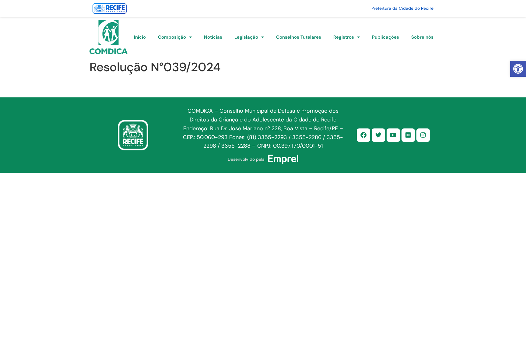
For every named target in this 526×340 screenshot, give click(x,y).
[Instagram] (423, 135)
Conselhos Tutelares (298, 37)
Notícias (213, 37)
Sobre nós (422, 37)
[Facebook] (363, 135)
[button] (518, 69)
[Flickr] (408, 135)
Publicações (385, 37)
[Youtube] (393, 135)
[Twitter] (378, 135)
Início (140, 37)
